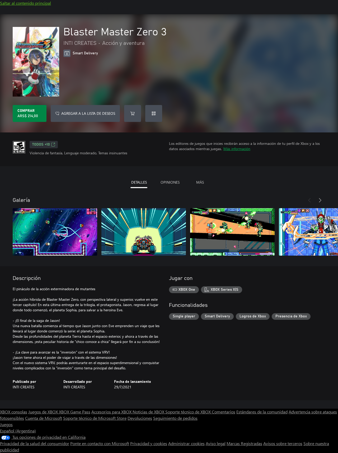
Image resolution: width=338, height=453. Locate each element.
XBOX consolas (13, 411)
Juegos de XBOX (43, 411)
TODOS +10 (41, 144)
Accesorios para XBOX (112, 411)
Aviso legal (216, 443)
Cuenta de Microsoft (43, 418)
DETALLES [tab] (139, 182)
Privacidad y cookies (148, 443)
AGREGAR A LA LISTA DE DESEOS (88, 113)
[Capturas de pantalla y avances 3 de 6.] (232, 232)
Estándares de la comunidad (262, 411)
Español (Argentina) (18, 430)
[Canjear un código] (153, 113)
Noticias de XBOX (149, 411)
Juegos (6, 424)
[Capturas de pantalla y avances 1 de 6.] (55, 232)
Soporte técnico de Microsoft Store (94, 418)
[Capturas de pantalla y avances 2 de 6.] (143, 232)
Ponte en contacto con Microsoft (99, 443)
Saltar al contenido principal (25, 3)
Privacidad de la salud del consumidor (34, 443)
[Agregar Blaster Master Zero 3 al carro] (132, 113)
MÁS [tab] (200, 182)
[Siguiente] (320, 200)
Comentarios (223, 411)
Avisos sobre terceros (282, 443)
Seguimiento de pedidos (175, 418)
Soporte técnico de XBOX (188, 411)
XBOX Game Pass (74, 411)
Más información (236, 148)
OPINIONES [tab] (170, 182)
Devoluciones (140, 418)
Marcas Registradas (244, 443)
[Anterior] (309, 200)
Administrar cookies (186, 443)
